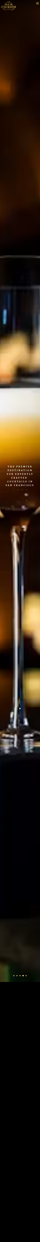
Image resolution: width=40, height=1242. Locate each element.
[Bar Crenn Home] (9, 5)
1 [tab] (14, 987)
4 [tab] (23, 987)
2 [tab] (17, 987)
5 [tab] (26, 987)
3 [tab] (20, 987)
